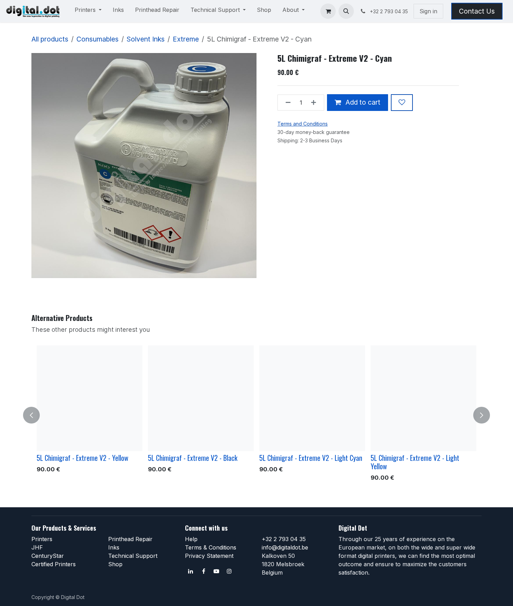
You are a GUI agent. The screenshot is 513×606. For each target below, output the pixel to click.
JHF (37, 547)
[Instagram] (229, 571)
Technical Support (132, 555)
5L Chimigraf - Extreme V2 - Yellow (82, 457)
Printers (41, 539)
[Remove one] (286, 102)
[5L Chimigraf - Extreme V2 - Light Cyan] (312, 398)
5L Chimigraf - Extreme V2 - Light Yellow (415, 461)
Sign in (428, 11)
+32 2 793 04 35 (284, 539)
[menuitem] (88, 11)
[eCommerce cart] (328, 11)
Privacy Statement (209, 555)
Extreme (186, 39)
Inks (113, 547)
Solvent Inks (146, 39)
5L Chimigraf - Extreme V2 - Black (192, 457)
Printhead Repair (130, 539)
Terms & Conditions (210, 547)
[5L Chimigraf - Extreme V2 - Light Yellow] (423, 398)
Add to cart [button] (362, 102)
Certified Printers (53, 564)
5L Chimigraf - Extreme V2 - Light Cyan (310, 457)
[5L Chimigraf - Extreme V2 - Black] (201, 398)
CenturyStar (47, 555)
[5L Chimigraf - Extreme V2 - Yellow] (89, 398)
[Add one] (315, 102)
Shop (115, 564)
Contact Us (477, 11)
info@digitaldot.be (285, 547)
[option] (256, 415)
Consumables (97, 39)
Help (191, 539)
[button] (346, 11)
